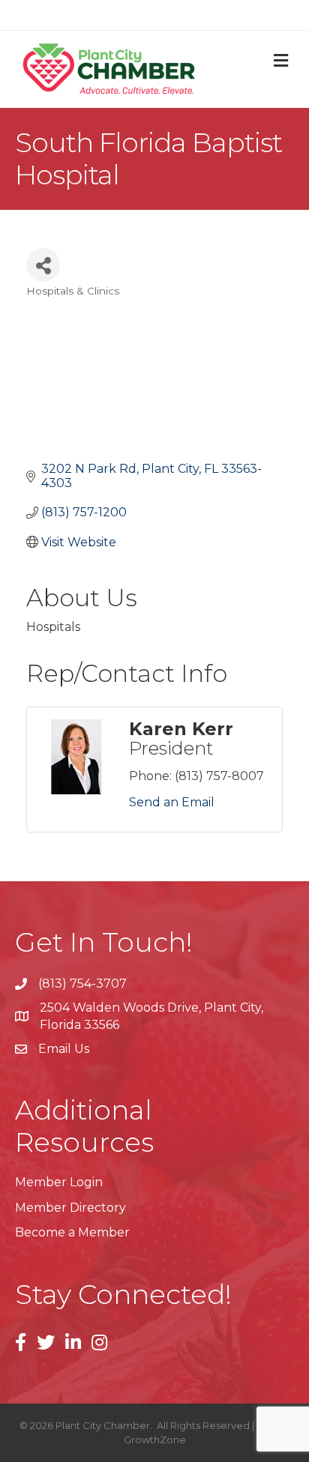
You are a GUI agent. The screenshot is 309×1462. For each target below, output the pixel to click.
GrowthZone (155, 1440)
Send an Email (171, 802)
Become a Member (72, 1232)
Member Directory (70, 1207)
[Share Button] (43, 265)
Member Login (59, 1182)
